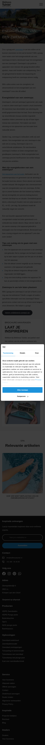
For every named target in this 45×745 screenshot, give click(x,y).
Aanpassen (21, 396)
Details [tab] (22, 353)
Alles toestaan (22, 390)
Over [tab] (37, 353)
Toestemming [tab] (8, 353)
